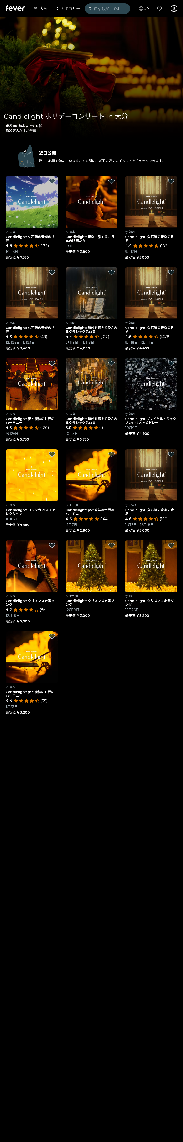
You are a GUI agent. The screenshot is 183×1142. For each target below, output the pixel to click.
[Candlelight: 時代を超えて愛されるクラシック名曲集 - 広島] (92, 384)
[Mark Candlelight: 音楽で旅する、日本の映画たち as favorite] (111, 181)
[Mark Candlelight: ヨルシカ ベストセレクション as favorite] (52, 454)
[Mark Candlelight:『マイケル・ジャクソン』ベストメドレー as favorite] (171, 363)
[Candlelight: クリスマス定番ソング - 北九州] (92, 566)
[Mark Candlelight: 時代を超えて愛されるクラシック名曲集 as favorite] (111, 272)
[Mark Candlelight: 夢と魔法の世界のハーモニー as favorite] (52, 363)
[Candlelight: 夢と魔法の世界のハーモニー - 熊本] (32, 657)
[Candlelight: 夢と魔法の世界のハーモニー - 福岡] (32, 384)
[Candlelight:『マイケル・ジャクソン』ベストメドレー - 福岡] (151, 384)
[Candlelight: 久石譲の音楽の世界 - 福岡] (151, 202)
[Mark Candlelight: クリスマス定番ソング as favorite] (52, 545)
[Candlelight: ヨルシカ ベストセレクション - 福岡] (32, 475)
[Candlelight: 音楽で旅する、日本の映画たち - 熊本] (92, 202)
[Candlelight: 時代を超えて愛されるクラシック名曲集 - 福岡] (92, 293)
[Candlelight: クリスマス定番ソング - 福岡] (32, 566)
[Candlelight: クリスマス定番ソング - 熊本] (151, 566)
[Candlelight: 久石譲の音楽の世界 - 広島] (32, 202)
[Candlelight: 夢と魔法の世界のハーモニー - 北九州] (92, 475)
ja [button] (147, 8)
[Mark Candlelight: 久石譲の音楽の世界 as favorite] (52, 181)
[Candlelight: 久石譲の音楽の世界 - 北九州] (151, 475)
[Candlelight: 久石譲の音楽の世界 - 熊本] (32, 293)
